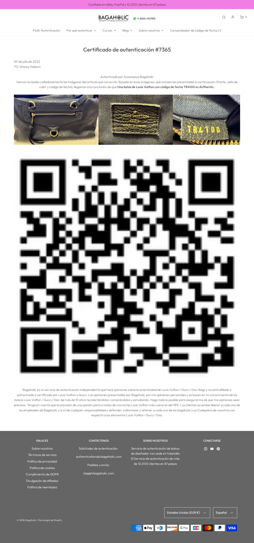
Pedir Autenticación (46, 30)
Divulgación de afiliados (42, 481)
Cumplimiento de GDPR (42, 474)
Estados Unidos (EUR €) (184, 512)
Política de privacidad (42, 461)
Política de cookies (42, 468)
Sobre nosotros (42, 448)
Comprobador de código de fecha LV (195, 30)
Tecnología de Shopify (50, 520)
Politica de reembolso (42, 487)
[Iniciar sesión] (232, 17)
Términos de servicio (42, 455)
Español (222, 512)
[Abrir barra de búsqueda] (223, 17)
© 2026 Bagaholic (26, 520)
